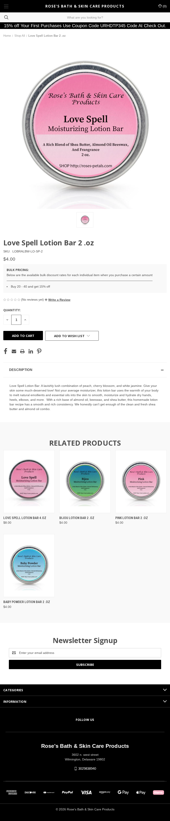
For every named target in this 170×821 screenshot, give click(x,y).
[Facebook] (5, 351)
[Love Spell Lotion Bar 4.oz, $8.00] (29, 481)
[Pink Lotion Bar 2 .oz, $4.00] (141, 481)
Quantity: (12, 310)
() (164, 6)
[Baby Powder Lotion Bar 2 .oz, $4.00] (29, 565)
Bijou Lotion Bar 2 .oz (76, 518)
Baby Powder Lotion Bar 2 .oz (26, 602)
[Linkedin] (31, 351)
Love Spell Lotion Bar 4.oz (24, 518)
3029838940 (87, 768)
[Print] (22, 351)
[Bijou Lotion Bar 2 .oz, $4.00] (85, 481)
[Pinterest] (39, 351)
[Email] (14, 351)
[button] (57, 300)
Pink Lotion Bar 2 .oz (131, 518)
